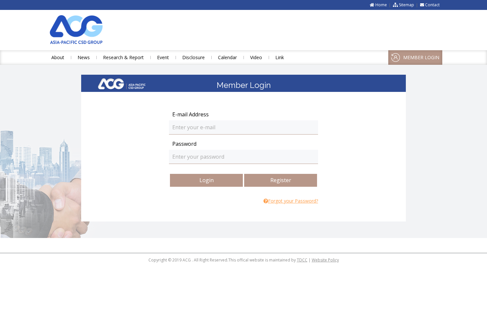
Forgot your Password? (293, 201)
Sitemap (406, 5)
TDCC (302, 260)
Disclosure (193, 57)
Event (163, 57)
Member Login (421, 57)
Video (256, 57)
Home (380, 5)
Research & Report (123, 57)
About (57, 57)
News (84, 57)
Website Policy (325, 260)
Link (279, 57)
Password (184, 143)
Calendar (227, 57)
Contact (432, 5)
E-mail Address (190, 114)
